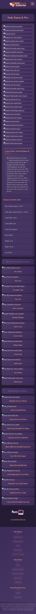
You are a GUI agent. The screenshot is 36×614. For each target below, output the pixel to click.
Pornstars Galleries (18, 574)
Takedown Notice (18, 541)
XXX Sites (18, 582)
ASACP (18, 593)
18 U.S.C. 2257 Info (18, 554)
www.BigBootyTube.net (18, 519)
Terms (18, 546)
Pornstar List (18, 578)
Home (18, 565)
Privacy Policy (18, 550)
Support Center (18, 537)
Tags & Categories (18, 569)
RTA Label (18, 597)
